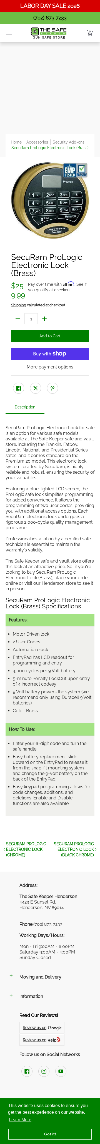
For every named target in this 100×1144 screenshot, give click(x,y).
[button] (89, 33)
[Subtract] (17, 318)
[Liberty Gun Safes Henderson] (49, 33)
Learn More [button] (20, 1119)
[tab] (25, 409)
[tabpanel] (50, 620)
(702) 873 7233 (47, 924)
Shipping (18, 305)
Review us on (34, 1027)
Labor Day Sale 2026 (50, 6)
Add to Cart (50, 336)
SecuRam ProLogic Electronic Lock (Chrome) (26, 849)
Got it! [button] (50, 1134)
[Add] (44, 318)
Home (16, 142)
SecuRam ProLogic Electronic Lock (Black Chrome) (74, 849)
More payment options (50, 367)
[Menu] (9, 33)
